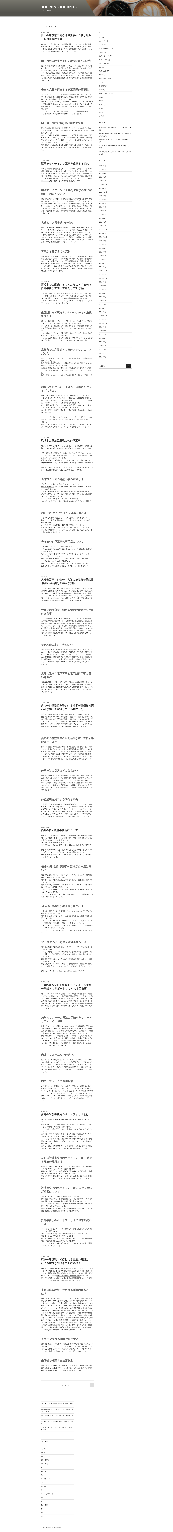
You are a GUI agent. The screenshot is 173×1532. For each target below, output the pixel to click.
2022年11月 (103, 319)
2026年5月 (102, 166)
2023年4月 (102, 301)
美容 (100, 97)
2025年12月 (103, 184)
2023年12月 (103, 271)
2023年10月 (103, 278)
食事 (100, 116)
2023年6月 (102, 293)
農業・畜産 (102, 105)
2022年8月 (102, 331)
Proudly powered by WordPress (51, 1527)
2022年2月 (102, 353)
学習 (100, 67)
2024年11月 (103, 233)
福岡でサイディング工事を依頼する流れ (65, 163)
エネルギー (102, 41)
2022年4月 (102, 346)
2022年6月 (102, 338)
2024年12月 (103, 229)
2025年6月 (102, 207)
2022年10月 (103, 323)
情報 (100, 74)
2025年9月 (102, 196)
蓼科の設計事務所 (47, 1134)
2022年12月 (103, 315)
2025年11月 (103, 188)
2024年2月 (102, 263)
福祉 (100, 90)
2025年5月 (102, 211)
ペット (101, 45)
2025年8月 (102, 199)
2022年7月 (102, 334)
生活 (100, 82)
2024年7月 (102, 244)
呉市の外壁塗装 (74, 721)
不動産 (101, 52)
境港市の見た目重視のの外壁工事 (60, 440)
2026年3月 (102, 173)
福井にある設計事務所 (49, 947)
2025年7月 (102, 203)
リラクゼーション (104, 48)
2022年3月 (102, 349)
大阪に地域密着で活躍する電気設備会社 (55, 618)
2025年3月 (102, 218)
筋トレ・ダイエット (105, 93)
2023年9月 (102, 282)
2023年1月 (102, 312)
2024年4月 (102, 256)
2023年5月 (102, 297)
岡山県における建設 (58, 44)
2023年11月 (103, 274)
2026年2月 (102, 177)
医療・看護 (102, 63)
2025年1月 (102, 226)
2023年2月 (102, 308)
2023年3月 (102, 304)
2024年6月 (102, 248)
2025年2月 (102, 222)
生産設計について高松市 (53, 298)
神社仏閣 (102, 86)
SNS (100, 37)
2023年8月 (102, 285)
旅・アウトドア (104, 78)
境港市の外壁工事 (47, 486)
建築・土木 (102, 71)
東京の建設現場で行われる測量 (68, 1275)
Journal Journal (59, 7)
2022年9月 (102, 327)
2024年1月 (102, 267)
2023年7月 (102, 289)
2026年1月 (102, 181)
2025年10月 (103, 192)
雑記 (100, 112)
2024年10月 (103, 237)
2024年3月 (102, 259)
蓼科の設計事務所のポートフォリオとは (65, 1114)
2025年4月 (102, 214)
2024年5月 (102, 252)
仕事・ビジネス (104, 56)
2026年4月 (102, 169)
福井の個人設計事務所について (59, 830)
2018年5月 (102, 357)
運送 (100, 108)
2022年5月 (102, 342)
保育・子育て (103, 60)
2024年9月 (102, 241)
